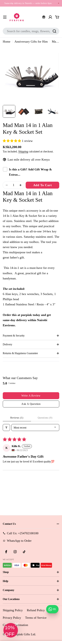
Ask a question (31, 403)
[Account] (50, 17)
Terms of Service (35, 617)
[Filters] (6, 427)
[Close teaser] (17, 624)
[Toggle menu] (5, 17)
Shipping (23, 151)
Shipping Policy (13, 610)
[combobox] (31, 31)
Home (6, 41)
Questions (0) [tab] (45, 417)
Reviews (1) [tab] (16, 417)
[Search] (54, 31)
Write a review (31, 395)
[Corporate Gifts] (43, 17)
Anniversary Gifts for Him (31, 41)
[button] (12, 141)
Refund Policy (36, 610)
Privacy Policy (12, 617)
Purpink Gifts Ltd (24, 634)
